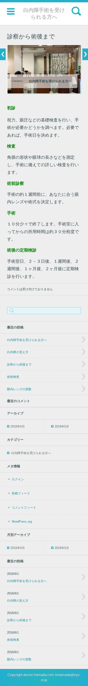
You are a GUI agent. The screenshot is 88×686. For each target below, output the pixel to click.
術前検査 (13, 377)
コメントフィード (24, 507)
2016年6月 (18, 426)
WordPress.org (22, 521)
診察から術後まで (19, 364)
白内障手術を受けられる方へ (44, 13)
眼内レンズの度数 (19, 389)
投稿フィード (21, 493)
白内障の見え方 (17, 352)
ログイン (18, 479)
